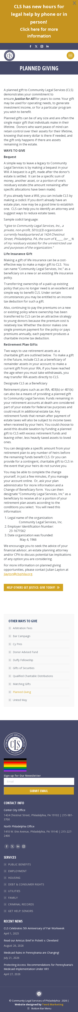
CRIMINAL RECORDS (21, 904)
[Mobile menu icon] (70, 55)
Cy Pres (17, 644)
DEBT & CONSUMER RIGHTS (26, 884)
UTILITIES (14, 891)
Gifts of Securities (23, 668)
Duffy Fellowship (23, 660)
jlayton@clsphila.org (18, 574)
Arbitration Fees (22, 628)
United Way (20, 700)
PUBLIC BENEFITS (19, 864)
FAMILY (13, 897)
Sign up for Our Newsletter (22, 775)
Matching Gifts (22, 684)
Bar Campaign (21, 636)
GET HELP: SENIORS (20, 911)
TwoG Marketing (52, 1004)
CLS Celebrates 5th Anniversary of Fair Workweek (34, 928)
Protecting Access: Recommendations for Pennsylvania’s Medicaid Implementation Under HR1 (38, 967)
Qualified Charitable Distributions (33, 676)
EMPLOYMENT (17, 871)
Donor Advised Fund (25, 652)
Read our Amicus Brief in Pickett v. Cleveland (31, 940)
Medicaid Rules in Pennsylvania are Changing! (31, 952)
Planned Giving (22, 692)
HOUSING (14, 877)
